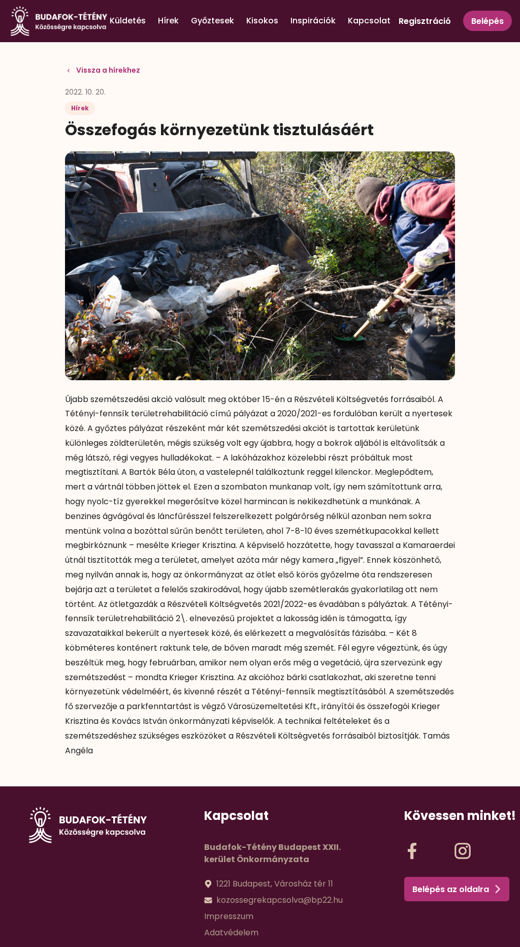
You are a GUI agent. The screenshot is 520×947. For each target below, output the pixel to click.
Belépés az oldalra (450, 889)
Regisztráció (425, 21)
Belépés (487, 21)
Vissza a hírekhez (108, 70)
